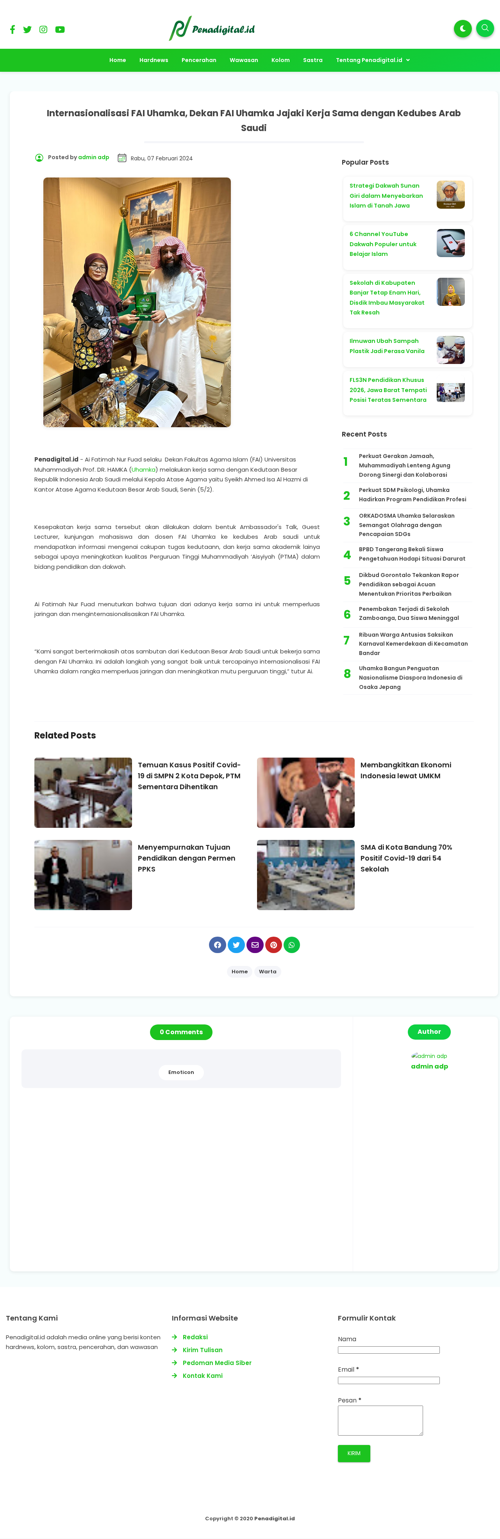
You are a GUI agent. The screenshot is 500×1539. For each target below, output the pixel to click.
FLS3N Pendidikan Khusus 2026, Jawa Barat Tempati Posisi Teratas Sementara (388, 390)
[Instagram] (43, 31)
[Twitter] (27, 31)
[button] (463, 28)
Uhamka (143, 469)
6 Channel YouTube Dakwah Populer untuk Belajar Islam (383, 244)
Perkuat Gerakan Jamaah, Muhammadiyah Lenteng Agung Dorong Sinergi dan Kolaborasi (404, 465)
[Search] (485, 28)
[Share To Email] (255, 945)
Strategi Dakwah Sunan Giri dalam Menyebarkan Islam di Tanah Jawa (386, 195)
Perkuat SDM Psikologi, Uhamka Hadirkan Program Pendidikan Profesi (412, 494)
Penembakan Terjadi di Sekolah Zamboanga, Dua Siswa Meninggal (409, 613)
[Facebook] (12, 31)
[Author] (429, 1056)
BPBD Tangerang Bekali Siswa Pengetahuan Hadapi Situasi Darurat (412, 554)
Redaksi (195, 1337)
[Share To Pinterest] (273, 945)
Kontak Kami (203, 1376)
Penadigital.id (274, 1518)
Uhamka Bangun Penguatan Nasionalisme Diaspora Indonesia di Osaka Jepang (410, 677)
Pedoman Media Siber (217, 1363)
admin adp (429, 1066)
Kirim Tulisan (203, 1350)
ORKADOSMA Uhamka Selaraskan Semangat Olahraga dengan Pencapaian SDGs (407, 525)
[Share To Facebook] (217, 945)
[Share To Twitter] (236, 945)
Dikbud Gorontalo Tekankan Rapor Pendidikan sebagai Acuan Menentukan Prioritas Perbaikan (409, 584)
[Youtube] (60, 31)
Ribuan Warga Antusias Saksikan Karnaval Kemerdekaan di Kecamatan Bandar (413, 644)
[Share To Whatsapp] (292, 945)
